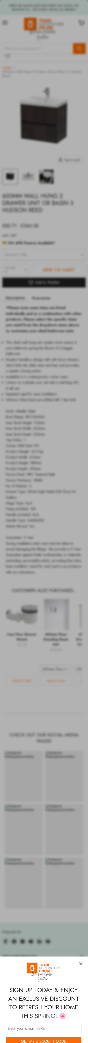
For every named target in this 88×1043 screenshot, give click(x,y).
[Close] (81, 963)
